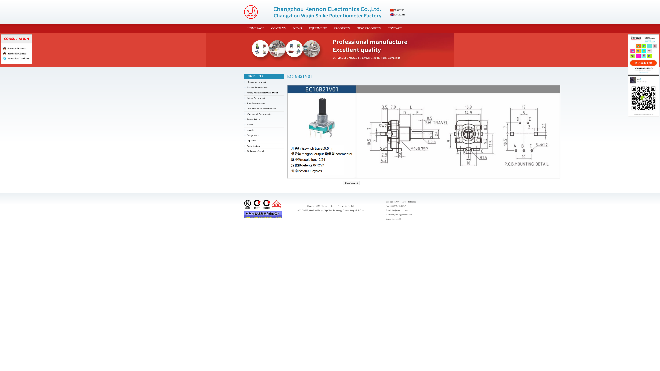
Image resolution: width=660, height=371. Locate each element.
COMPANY (278, 28)
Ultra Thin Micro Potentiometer (261, 108)
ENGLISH (399, 14)
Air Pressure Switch (256, 151)
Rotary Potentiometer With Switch (262, 92)
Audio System (253, 146)
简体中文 (399, 10)
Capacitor (251, 140)
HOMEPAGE (256, 28)
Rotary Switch (253, 119)
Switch (250, 124)
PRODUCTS (342, 28)
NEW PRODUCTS (369, 28)
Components (252, 135)
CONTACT (395, 28)
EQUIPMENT (318, 28)
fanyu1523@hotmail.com (401, 214)
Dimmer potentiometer (257, 82)
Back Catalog (351, 183)
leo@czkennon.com (400, 210)
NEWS (297, 28)
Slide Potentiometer (256, 103)
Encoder (250, 130)
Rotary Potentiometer (257, 98)
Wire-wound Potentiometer (259, 114)
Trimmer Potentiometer (257, 87)
